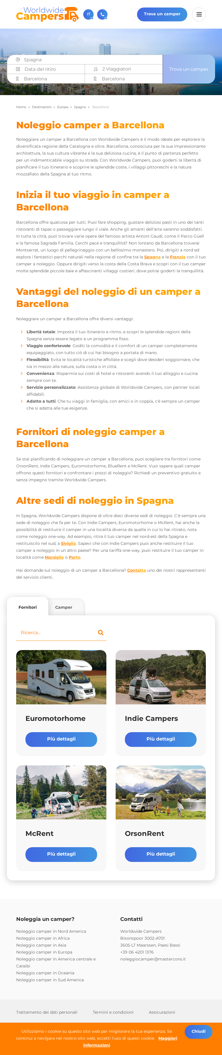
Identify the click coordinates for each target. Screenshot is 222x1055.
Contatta (136, 570)
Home (21, 107)
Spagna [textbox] (33, 59)
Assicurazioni (162, 1012)
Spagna (80, 107)
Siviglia (68, 543)
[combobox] (91, 60)
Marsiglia (54, 557)
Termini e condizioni (113, 1012)
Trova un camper (162, 13)
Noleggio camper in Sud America (50, 979)
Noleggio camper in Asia (41, 945)
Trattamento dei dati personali (46, 1012)
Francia (178, 257)
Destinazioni (41, 107)
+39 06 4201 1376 (137, 952)
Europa (62, 107)
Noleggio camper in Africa (43, 938)
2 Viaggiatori (116, 69)
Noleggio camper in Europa (44, 952)
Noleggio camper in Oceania (45, 973)
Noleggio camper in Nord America (51, 931)
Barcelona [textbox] (35, 79)
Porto (74, 557)
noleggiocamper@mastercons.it (153, 959)
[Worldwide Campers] (47, 13)
